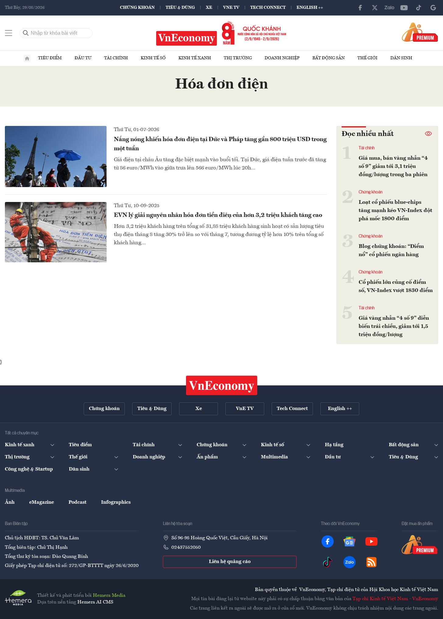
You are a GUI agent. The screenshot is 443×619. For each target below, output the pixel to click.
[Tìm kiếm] (25, 33)
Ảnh (10, 502)
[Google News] (433, 7)
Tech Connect (268, 7)
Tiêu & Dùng (180, 7)
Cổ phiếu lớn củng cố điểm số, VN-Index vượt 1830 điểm (396, 286)
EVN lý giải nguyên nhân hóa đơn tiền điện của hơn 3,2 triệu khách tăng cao (218, 215)
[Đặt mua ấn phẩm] (420, 32)
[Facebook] (360, 7)
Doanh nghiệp (282, 58)
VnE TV (231, 7)
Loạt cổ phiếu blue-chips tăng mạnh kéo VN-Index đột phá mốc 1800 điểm (395, 210)
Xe (209, 7)
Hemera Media (109, 595)
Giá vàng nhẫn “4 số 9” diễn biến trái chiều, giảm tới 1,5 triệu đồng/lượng (394, 326)
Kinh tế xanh (194, 58)
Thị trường (238, 58)
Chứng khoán (137, 7)
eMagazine (41, 502)
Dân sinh (401, 58)
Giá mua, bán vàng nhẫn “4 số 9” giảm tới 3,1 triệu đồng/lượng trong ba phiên (393, 166)
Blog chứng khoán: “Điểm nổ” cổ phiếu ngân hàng (391, 250)
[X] (375, 7)
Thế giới (367, 58)
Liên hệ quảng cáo (230, 561)
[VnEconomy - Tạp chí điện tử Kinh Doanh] (221, 385)
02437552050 (186, 547)
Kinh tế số (153, 58)
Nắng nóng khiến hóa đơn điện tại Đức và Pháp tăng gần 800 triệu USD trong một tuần (220, 144)
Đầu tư (83, 58)
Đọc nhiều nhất (368, 134)
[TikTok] (419, 7)
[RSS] (371, 562)
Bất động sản (328, 58)
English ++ (310, 7)
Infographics (116, 502)
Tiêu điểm (50, 58)
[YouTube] (404, 7)
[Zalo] (389, 7)
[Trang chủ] (27, 58)
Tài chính (116, 58)
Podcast (77, 502)
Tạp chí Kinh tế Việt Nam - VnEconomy (395, 598)
